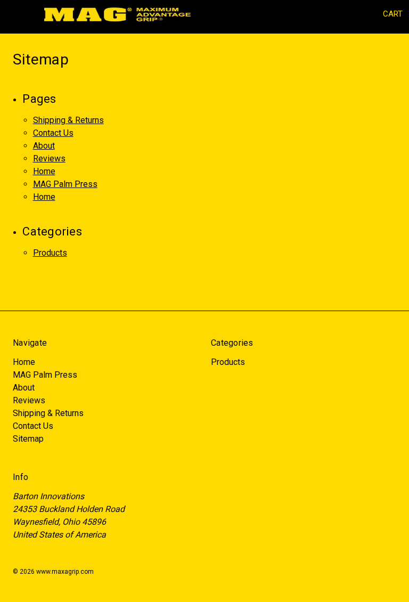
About (44, 146)
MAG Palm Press (65, 184)
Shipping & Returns (68, 120)
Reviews (49, 158)
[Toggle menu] (14, 14)
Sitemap (28, 439)
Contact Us (53, 133)
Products (50, 253)
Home (44, 171)
